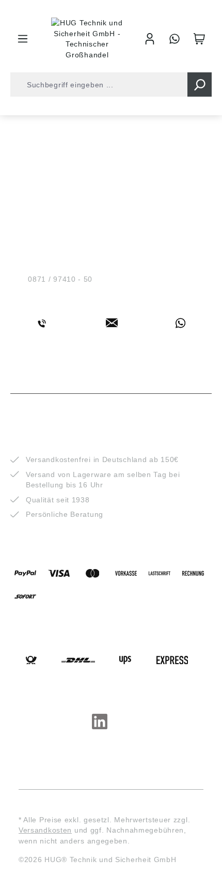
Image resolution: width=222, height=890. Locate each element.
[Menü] (22, 38)
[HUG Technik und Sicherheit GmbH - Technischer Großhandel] (87, 39)
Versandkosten (45, 830)
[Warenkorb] (199, 38)
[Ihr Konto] (149, 38)
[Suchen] (199, 84)
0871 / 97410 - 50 (60, 279)
